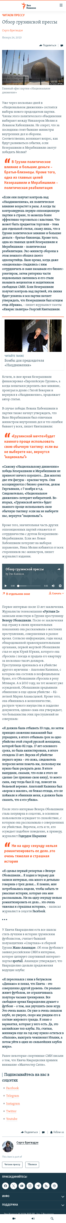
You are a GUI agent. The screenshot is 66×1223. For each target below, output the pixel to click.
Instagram (13, 1103)
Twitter (11, 1111)
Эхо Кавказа (16, 574)
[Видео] (14, 1218)
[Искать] (52, 1218)
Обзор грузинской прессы (25, 569)
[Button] (47, 45)
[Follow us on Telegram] (38, 1185)
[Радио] (33, 1218)
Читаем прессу (13, 15)
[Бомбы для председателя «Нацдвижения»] (33, 335)
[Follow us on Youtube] (21, 1185)
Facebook (12, 1088)
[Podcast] (54, 1185)
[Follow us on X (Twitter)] (13, 1185)
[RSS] (46, 1185)
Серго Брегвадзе (12, 30)
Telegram (12, 1096)
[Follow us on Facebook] (5, 1185)
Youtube (11, 1119)
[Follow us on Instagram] (30, 1185)
